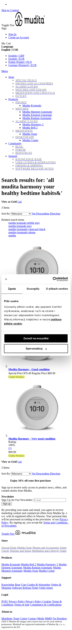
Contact (32, 618)
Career (23, 618)
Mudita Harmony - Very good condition (31, 438)
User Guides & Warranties (35, 584)
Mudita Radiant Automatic (37, 567)
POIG (4, 601)
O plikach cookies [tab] (57, 288)
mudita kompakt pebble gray (24, 222)
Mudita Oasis (30, 570)
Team (16, 618)
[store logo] (30, 25)
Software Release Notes (25, 587)
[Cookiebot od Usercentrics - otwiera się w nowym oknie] (52, 279)
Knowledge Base (10, 584)
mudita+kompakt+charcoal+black (26, 229)
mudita (12, 235)
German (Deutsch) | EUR (22, 65)
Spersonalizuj (34, 348)
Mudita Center (47, 570)
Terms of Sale (21, 604)
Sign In (12, 34)
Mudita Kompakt (10, 564)
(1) (10, 448)
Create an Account (18, 37)
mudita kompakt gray (20, 226)
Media (40, 618)
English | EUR (16, 58)
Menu (4, 71)
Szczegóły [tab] (33, 288)
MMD (48, 618)
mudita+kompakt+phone (21, 232)
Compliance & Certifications (46, 604)
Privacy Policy (17, 601)
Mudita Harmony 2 (47, 564)
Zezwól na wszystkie (36, 338)
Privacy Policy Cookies (38, 601)
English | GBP (16, 55)
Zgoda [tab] (12, 288)
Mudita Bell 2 (28, 564)
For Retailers (60, 618)
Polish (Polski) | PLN (20, 62)
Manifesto (6, 618)
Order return (46, 587)
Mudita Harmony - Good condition (29, 369)
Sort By (5, 213)
